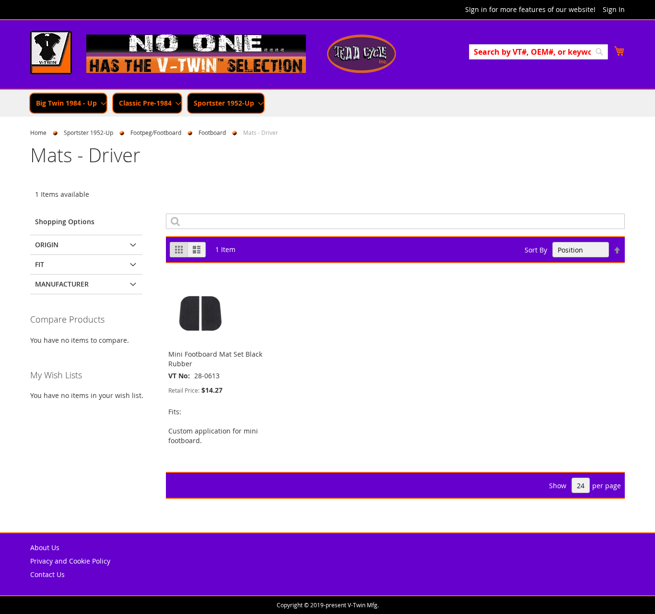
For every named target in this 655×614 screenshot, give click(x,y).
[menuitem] (68, 103)
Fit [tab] (39, 264)
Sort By (536, 249)
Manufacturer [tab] (62, 284)
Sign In (614, 9)
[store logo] (51, 54)
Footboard (212, 132)
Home (38, 132)
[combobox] (538, 52)
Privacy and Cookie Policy (70, 561)
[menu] (327, 103)
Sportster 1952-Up (88, 132)
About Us (44, 547)
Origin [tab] (46, 244)
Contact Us (47, 574)
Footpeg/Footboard (155, 132)
